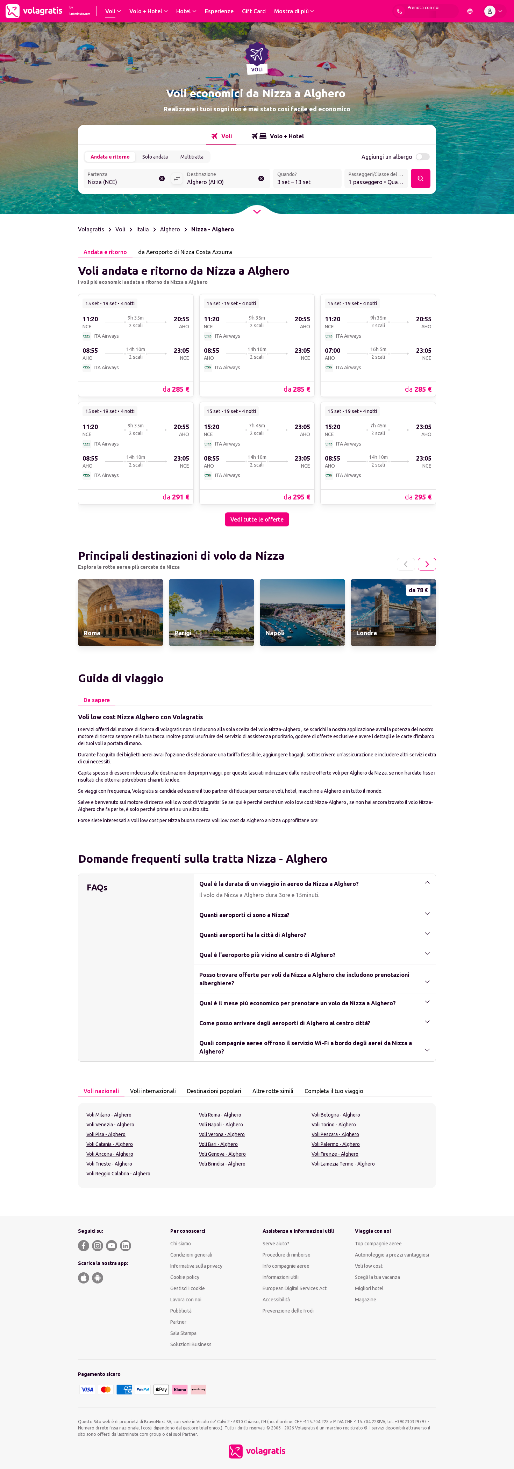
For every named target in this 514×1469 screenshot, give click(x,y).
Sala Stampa (183, 1333)
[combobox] (127, 179)
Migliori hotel (369, 1288)
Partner (178, 1322)
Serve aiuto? (276, 1243)
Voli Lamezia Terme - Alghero (343, 1164)
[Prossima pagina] (427, 564)
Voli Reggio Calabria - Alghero (118, 1173)
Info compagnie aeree (286, 1266)
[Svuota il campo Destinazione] (261, 178)
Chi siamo (180, 1243)
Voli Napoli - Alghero (221, 1124)
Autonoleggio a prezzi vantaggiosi (392, 1255)
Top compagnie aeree (378, 1243)
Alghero (170, 229)
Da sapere (97, 700)
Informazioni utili (281, 1277)
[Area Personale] (495, 11)
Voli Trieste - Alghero (109, 1164)
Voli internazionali (153, 1091)
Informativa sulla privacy (196, 1266)
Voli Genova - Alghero (222, 1154)
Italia (142, 229)
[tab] (221, 136)
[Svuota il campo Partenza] (162, 178)
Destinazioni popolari (214, 1091)
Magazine (365, 1299)
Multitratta (192, 157)
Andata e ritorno (110, 157)
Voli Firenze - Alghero (335, 1154)
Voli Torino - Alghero (334, 1124)
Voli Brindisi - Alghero (222, 1164)
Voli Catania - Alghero (109, 1144)
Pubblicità (181, 1311)
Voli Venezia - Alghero (110, 1124)
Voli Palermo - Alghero (336, 1144)
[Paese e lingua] (470, 11)
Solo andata (155, 157)
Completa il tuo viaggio (334, 1091)
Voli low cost (369, 1266)
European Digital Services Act (295, 1288)
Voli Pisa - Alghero (106, 1134)
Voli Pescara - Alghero (335, 1134)
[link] (136, 345)
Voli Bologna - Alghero (336, 1115)
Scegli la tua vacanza (377, 1277)
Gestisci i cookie (187, 1288)
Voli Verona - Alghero (222, 1134)
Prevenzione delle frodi (288, 1311)
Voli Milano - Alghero (108, 1115)
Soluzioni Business (191, 1344)
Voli (120, 229)
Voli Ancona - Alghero (109, 1154)
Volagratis (91, 229)
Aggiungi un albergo (387, 157)
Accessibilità (276, 1299)
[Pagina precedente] (406, 564)
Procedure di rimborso (286, 1255)
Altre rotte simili (272, 1091)
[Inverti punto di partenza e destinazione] (177, 178)
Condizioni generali (191, 1255)
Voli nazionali (101, 1091)
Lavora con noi (185, 1299)
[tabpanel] (257, 392)
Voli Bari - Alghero (218, 1144)
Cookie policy (184, 1277)
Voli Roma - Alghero (220, 1115)
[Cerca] (420, 178)
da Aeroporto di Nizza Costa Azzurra (185, 252)
